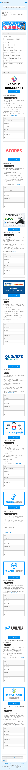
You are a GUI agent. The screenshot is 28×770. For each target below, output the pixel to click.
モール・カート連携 (8, 47)
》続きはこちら (13, 115)
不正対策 (6, 61)
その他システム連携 (15, 55)
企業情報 (22, 764)
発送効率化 (13, 53)
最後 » (4, 760)
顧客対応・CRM (13, 58)
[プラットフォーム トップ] (4, 2)
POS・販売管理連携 (8, 50)
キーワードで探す (7, 36)
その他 (5, 66)
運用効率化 (6, 55)
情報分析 (6, 58)
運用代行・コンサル (8, 63)
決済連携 (20, 53)
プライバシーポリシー (14, 764)
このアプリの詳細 (14, 92)
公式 (16, 45)
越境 (20, 58)
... (17, 757)
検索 (18, 39)
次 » (21, 757)
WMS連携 (6, 53)
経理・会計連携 (18, 50)
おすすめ (11, 45)
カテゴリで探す (6, 42)
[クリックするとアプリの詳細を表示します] (14, 76)
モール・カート (18, 63)
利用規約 (6, 764)
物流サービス (13, 61)
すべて (5, 45)
